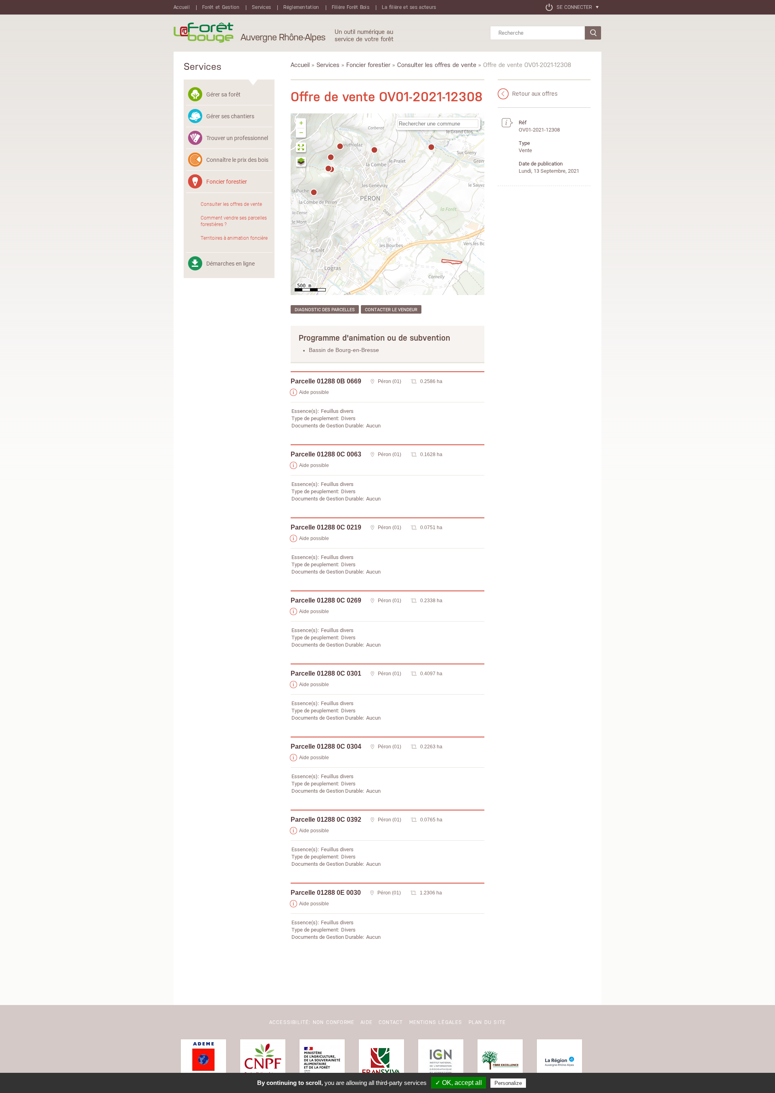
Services (261, 7)
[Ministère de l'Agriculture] (322, 1062)
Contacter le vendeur (391, 309)
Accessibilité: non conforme (311, 1022)
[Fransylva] (381, 1062)
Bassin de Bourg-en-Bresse (344, 350)
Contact (391, 1022)
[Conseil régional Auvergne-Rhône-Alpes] (559, 1062)
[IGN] (440, 1062)
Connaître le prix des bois (237, 159)
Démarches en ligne (230, 263)
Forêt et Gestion (220, 7)
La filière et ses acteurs (409, 7)
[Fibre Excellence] (500, 1062)
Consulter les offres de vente (231, 204)
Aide (366, 1022)
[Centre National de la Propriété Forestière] (262, 1062)
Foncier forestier (226, 181)
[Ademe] (203, 1062)
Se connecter (574, 7)
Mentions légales (436, 1022)
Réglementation (301, 7)
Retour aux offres (534, 93)
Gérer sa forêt (223, 94)
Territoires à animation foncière (234, 238)
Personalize (508, 1083)
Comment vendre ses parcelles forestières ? (234, 220)
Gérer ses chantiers (230, 116)
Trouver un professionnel (237, 138)
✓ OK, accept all (458, 1082)
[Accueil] (203, 33)
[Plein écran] (301, 148)
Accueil (182, 7)
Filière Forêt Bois (350, 7)
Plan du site (487, 1022)
